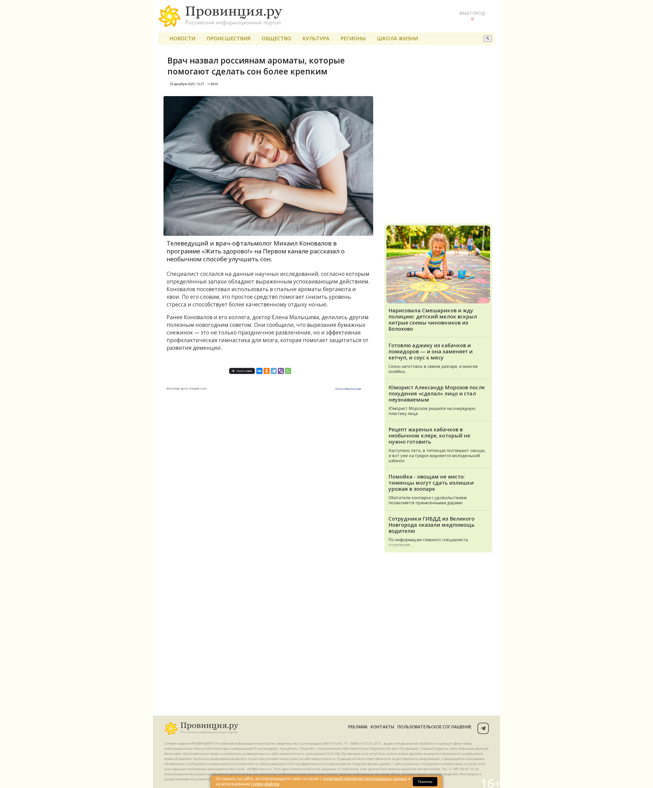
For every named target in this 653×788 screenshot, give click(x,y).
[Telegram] (274, 371)
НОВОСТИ (182, 38)
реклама (358, 727)
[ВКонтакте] (259, 371)
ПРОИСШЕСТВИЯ (228, 38)
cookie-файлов (265, 784)
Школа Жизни (397, 38)
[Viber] (281, 371)
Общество (276, 38)
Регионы (353, 38)
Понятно (425, 782)
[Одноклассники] (266, 371)
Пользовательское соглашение (434, 727)
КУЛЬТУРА (316, 38)
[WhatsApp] (288, 371)
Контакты (382, 727)
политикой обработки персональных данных (365, 779)
